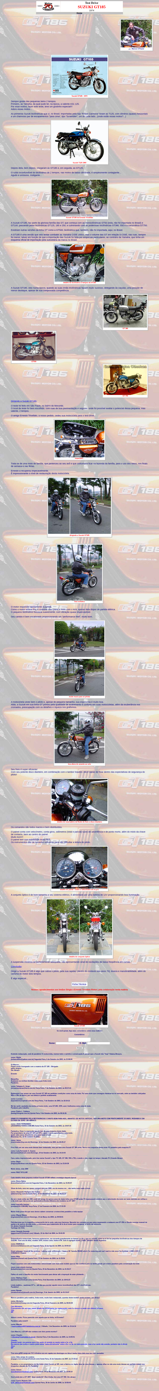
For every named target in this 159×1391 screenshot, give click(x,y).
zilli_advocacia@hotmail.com (22, 1383)
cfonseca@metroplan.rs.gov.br (24, 1337)
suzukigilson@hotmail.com (22, 1372)
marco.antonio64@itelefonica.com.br (26, 1326)
